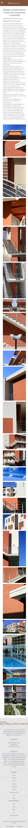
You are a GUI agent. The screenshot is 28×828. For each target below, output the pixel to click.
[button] (14, 132)
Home (14, 803)
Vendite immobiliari (14, 815)
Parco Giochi (14, 786)
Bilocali (14, 778)
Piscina (14, 789)
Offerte (14, 809)
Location (14, 798)
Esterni (14, 775)
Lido (14, 795)
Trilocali (14, 781)
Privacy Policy (20, 826)
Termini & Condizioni (9, 826)
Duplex (14, 784)
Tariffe (14, 806)
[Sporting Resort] (14, 3)
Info (14, 812)
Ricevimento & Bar (14, 792)
